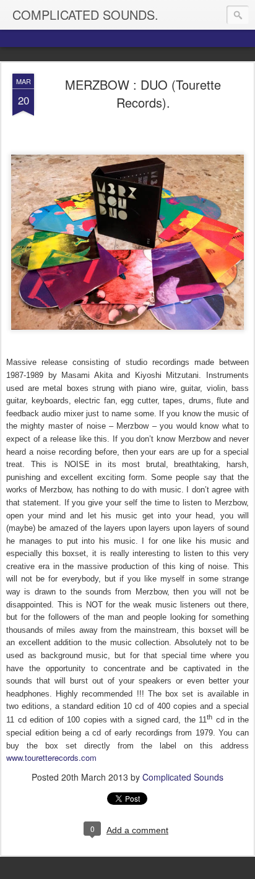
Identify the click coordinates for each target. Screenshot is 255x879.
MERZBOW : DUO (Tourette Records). (143, 93)
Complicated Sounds (182, 777)
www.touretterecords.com (51, 757)
